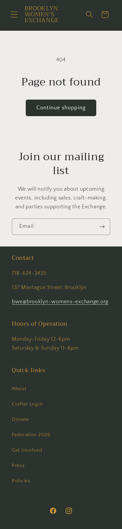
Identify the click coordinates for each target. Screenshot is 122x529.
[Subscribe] (102, 226)
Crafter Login (27, 404)
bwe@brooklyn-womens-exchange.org (60, 302)
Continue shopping (61, 108)
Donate (20, 419)
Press (18, 465)
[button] (14, 14)
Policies (21, 480)
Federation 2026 (31, 434)
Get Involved (27, 450)
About (19, 388)
